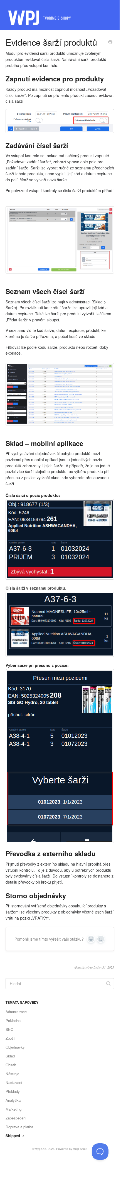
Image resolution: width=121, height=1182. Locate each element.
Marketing (13, 1109)
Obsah (11, 1064)
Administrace (16, 1011)
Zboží (10, 1038)
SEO (9, 1029)
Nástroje (12, 1073)
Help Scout (80, 1149)
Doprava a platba (19, 1126)
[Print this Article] (110, 42)
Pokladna (13, 1020)
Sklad (10, 1056)
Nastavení (14, 1082)
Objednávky (15, 1047)
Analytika (13, 1100)
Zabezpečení (16, 1118)
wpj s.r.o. (41, 1149)
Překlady (13, 1091)
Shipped (13, 1135)
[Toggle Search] (108, 983)
